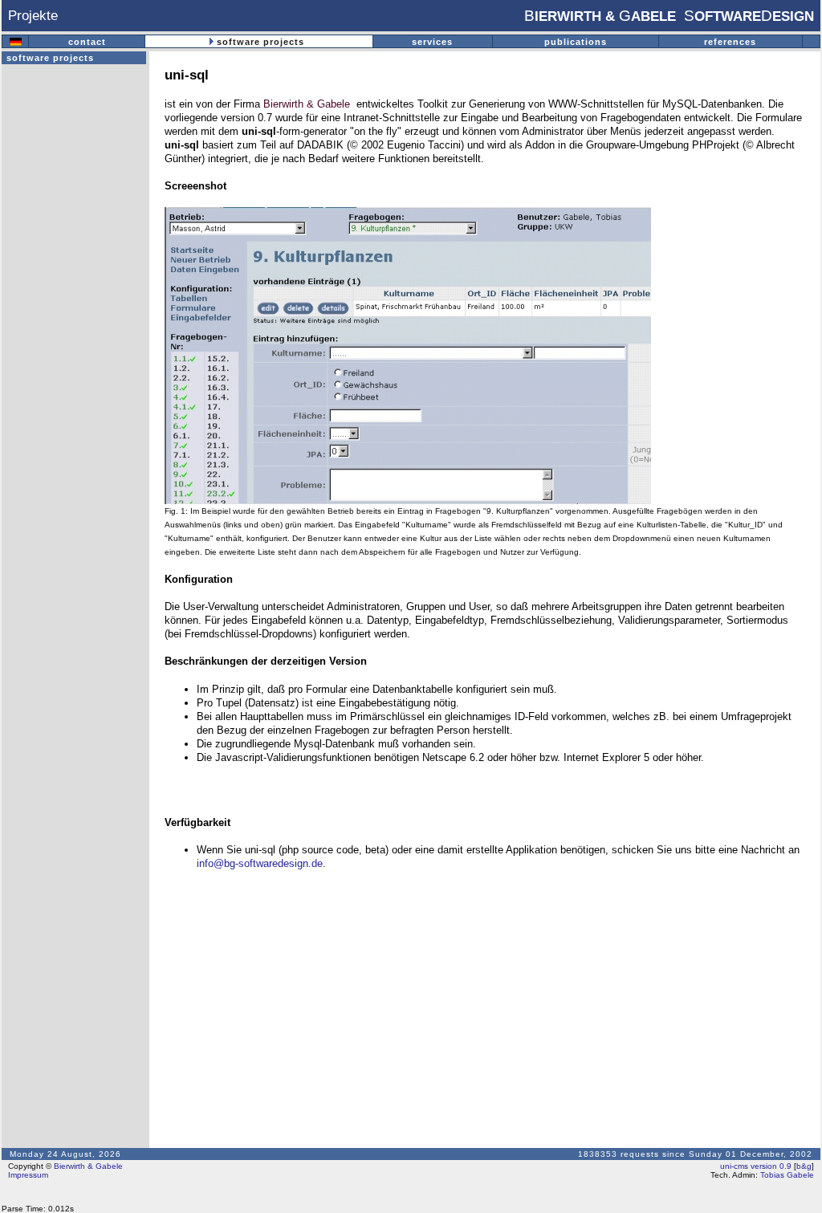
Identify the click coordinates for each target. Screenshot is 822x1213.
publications (575, 42)
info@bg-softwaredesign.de (260, 863)
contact (87, 42)
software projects (260, 42)
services (432, 42)
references (730, 42)
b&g (804, 1166)
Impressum (28, 1174)
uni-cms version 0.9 (755, 1166)
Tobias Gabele (786, 1174)
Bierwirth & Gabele (306, 104)
